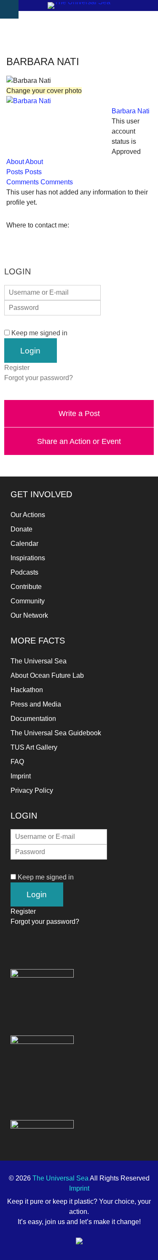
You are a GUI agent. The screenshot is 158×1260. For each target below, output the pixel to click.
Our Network (29, 615)
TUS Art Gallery (34, 747)
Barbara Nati (131, 111)
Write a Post (79, 413)
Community (28, 601)
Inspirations (28, 558)
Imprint (21, 776)
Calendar (24, 543)
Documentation (33, 718)
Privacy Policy (32, 790)
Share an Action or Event (79, 441)
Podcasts (24, 572)
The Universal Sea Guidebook (56, 733)
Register (16, 367)
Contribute (26, 586)
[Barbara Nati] (28, 100)
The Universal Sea (39, 661)
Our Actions (28, 514)
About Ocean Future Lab (47, 675)
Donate (21, 529)
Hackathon (27, 689)
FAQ (17, 761)
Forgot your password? (38, 377)
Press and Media (36, 704)
